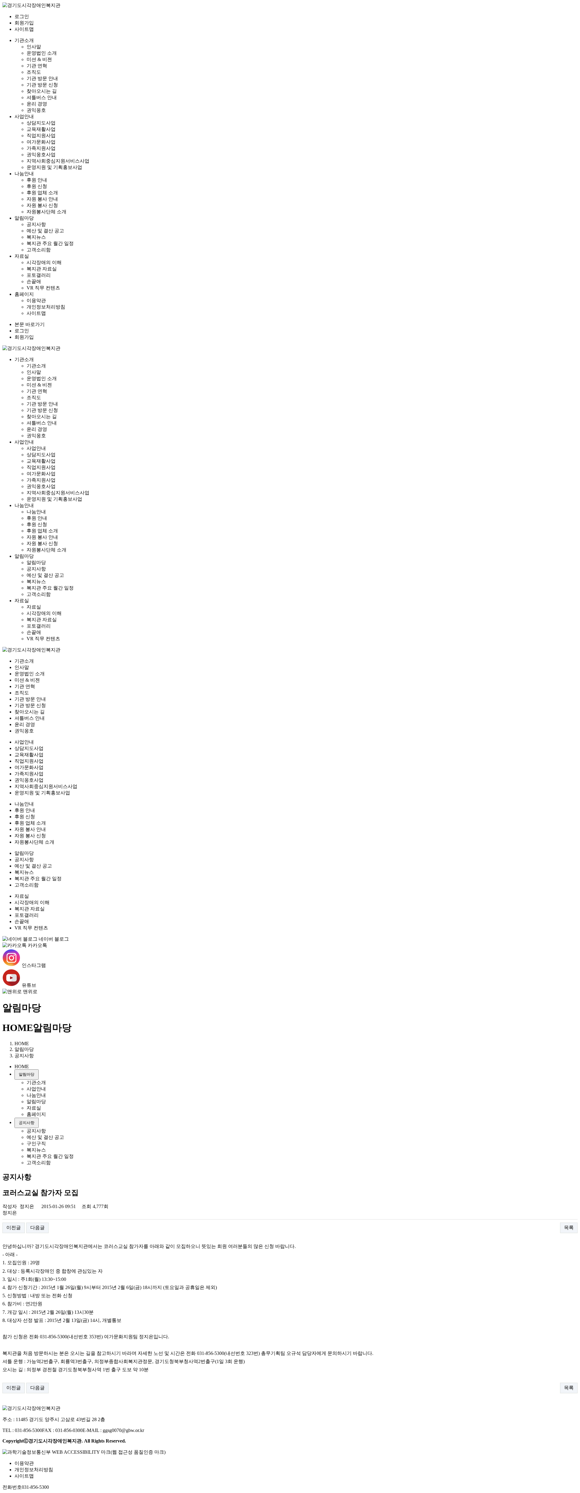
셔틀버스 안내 (42, 97)
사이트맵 (24, 29)
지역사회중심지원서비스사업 (58, 160)
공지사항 (36, 224)
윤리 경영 (37, 103)
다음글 (37, 1227)
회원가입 (24, 22)
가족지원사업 (41, 148)
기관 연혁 (37, 65)
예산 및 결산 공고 (45, 230)
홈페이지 (24, 294)
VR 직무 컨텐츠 (43, 287)
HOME (17, 1027)
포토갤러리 (39, 275)
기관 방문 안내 (42, 78)
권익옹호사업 (41, 154)
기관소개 (24, 40)
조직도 (34, 72)
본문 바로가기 (29, 324)
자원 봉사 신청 (42, 205)
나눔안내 (24, 173)
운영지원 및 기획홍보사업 (54, 167)
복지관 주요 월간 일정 (50, 243)
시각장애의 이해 (44, 262)
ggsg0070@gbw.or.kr (123, 1430)
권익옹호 (36, 110)
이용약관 (36, 300)
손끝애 (34, 281)
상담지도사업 (41, 122)
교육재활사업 (41, 129)
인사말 (34, 46)
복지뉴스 (36, 237)
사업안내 (24, 116)
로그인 (21, 16)
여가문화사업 (41, 141)
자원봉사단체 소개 (46, 211)
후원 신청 (37, 186)
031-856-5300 (35, 1487)
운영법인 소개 (42, 53)
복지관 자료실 (42, 268)
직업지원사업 (41, 135)
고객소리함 (39, 249)
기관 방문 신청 (42, 84)
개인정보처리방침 (46, 306)
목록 (569, 1227)
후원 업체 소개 (42, 192)
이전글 (13, 1227)
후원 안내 (37, 180)
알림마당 (24, 218)
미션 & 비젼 (39, 59)
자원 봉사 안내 (42, 199)
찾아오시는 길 (42, 91)
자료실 (21, 256)
